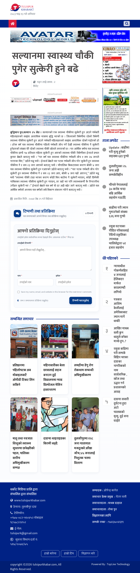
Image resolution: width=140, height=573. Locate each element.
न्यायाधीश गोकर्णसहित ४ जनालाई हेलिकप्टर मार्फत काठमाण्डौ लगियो (121, 279)
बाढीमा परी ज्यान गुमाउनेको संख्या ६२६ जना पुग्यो (118, 212)
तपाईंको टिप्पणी (24, 243)
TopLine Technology (118, 564)
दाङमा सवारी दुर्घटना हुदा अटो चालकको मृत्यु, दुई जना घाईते (121, 410)
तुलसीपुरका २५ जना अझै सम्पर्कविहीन (117, 170)
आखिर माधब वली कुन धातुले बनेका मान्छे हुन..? (121, 335)
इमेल (58, 276)
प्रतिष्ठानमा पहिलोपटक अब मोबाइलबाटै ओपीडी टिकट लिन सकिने (23, 375)
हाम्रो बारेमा (50, 553)
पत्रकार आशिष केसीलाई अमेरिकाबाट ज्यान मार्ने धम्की (120, 310)
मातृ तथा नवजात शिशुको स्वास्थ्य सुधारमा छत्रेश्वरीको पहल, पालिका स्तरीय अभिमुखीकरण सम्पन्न (23, 453)
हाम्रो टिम (69, 553)
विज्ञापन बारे (88, 553)
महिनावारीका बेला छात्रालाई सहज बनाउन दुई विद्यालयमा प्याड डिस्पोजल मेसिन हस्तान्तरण (54, 377)
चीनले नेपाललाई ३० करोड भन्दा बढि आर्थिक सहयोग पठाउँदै (118, 191)
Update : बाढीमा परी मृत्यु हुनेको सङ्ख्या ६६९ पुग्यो (119, 152)
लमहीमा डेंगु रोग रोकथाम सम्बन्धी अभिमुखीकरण (84, 370)
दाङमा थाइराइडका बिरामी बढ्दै (54, 441)
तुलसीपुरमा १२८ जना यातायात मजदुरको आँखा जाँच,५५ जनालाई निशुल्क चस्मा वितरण (84, 451)
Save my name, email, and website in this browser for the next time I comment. (56, 291)
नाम (19, 276)
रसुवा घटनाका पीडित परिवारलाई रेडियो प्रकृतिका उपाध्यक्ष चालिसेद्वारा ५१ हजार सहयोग (119, 237)
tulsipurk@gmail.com (24, 533)
